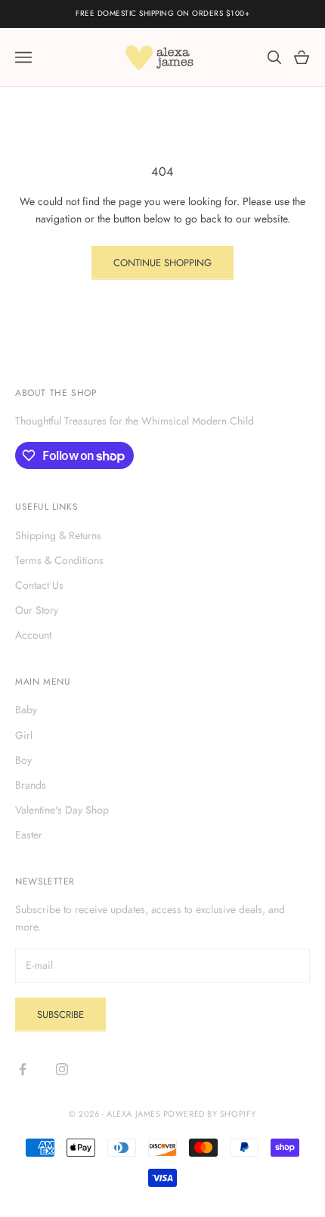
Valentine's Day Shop (62, 809)
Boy (23, 760)
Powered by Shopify (209, 1114)
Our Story (36, 610)
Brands (30, 784)
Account (33, 634)
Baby (26, 709)
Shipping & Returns (58, 535)
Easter (28, 834)
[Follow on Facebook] (22, 1069)
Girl (23, 735)
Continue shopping (162, 263)
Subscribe (60, 1014)
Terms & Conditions (59, 560)
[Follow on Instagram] (62, 1069)
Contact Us (39, 585)
